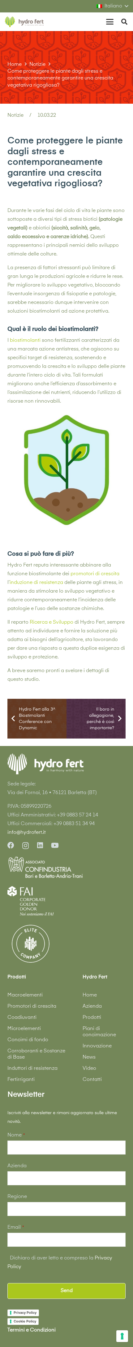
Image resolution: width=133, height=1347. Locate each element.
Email (15, 1227)
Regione (17, 1196)
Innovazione (97, 1046)
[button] (112, 6)
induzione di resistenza (36, 582)
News (89, 1057)
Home (90, 995)
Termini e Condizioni (31, 1330)
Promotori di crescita (31, 1006)
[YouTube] (55, 845)
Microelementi (24, 1028)
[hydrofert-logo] (24, 21)
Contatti (92, 1079)
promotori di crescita (95, 574)
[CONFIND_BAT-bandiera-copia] (66, 867)
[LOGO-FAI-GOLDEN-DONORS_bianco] (30, 900)
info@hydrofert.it (26, 832)
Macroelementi (25, 995)
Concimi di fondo (27, 1039)
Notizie (15, 115)
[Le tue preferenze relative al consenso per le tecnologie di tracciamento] (122, 1336)
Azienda (92, 1006)
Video (89, 1068)
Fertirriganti (21, 1079)
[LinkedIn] (40, 845)
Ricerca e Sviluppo (51, 622)
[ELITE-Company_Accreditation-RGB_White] (30, 943)
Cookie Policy (25, 1321)
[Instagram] (25, 845)
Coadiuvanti (21, 1017)
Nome (16, 1135)
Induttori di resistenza (32, 1068)
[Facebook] (10, 845)
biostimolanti (25, 340)
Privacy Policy (25, 1312)
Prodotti (92, 1017)
